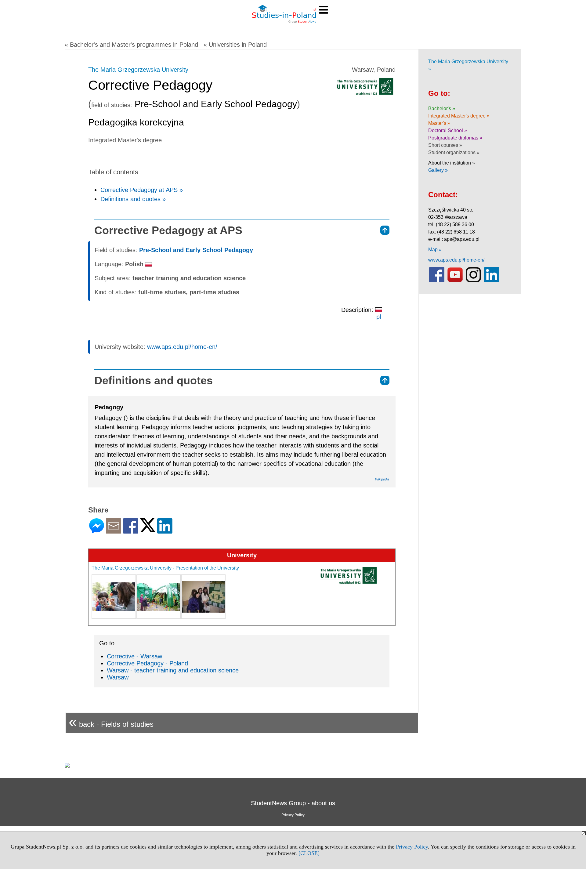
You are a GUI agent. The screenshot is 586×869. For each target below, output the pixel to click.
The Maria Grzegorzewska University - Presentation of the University (165, 567)
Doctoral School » (447, 130)
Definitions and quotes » (133, 199)
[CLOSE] (309, 853)
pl (378, 316)
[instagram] (473, 281)
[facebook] (436, 281)
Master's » (439, 123)
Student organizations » (453, 152)
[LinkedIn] (164, 531)
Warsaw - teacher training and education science (173, 670)
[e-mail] (113, 531)
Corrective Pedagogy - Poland (147, 663)
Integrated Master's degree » (459, 115)
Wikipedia (382, 479)
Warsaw (117, 677)
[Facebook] (130, 531)
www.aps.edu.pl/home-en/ (182, 346)
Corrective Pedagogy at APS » (141, 189)
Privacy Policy (412, 847)
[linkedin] (491, 281)
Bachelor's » (441, 108)
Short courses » (445, 145)
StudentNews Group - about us (293, 803)
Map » (435, 249)
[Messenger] (96, 531)
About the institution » (451, 162)
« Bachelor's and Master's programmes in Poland (131, 44)
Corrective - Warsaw (134, 656)
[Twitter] (147, 529)
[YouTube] (455, 281)
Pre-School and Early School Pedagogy (196, 250)
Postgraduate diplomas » (455, 137)
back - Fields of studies (111, 722)
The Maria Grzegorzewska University (138, 69)
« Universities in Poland (235, 44)
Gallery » (438, 170)
